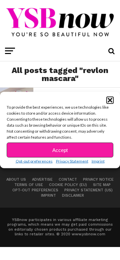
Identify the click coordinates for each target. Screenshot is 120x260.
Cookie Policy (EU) (68, 185)
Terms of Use (28, 185)
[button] (110, 100)
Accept (60, 150)
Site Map (102, 185)
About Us (16, 179)
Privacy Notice (98, 179)
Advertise (42, 179)
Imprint (98, 161)
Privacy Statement (72, 161)
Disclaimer (73, 195)
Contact (68, 179)
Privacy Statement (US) (88, 190)
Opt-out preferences (34, 161)
